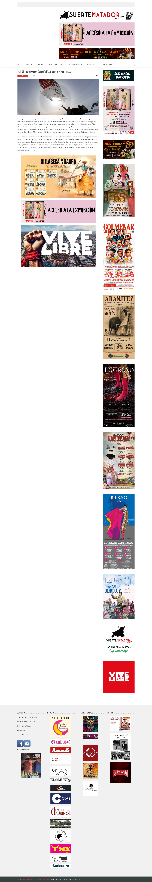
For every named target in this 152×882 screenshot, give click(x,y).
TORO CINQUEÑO (108, 65)
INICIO (19, 65)
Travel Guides (23, 76)
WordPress (61, 879)
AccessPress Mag (74, 879)
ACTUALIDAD (29, 65)
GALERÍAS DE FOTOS (92, 65)
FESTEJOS (40, 65)
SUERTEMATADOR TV (75, 65)
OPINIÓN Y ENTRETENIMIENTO (56, 65)
